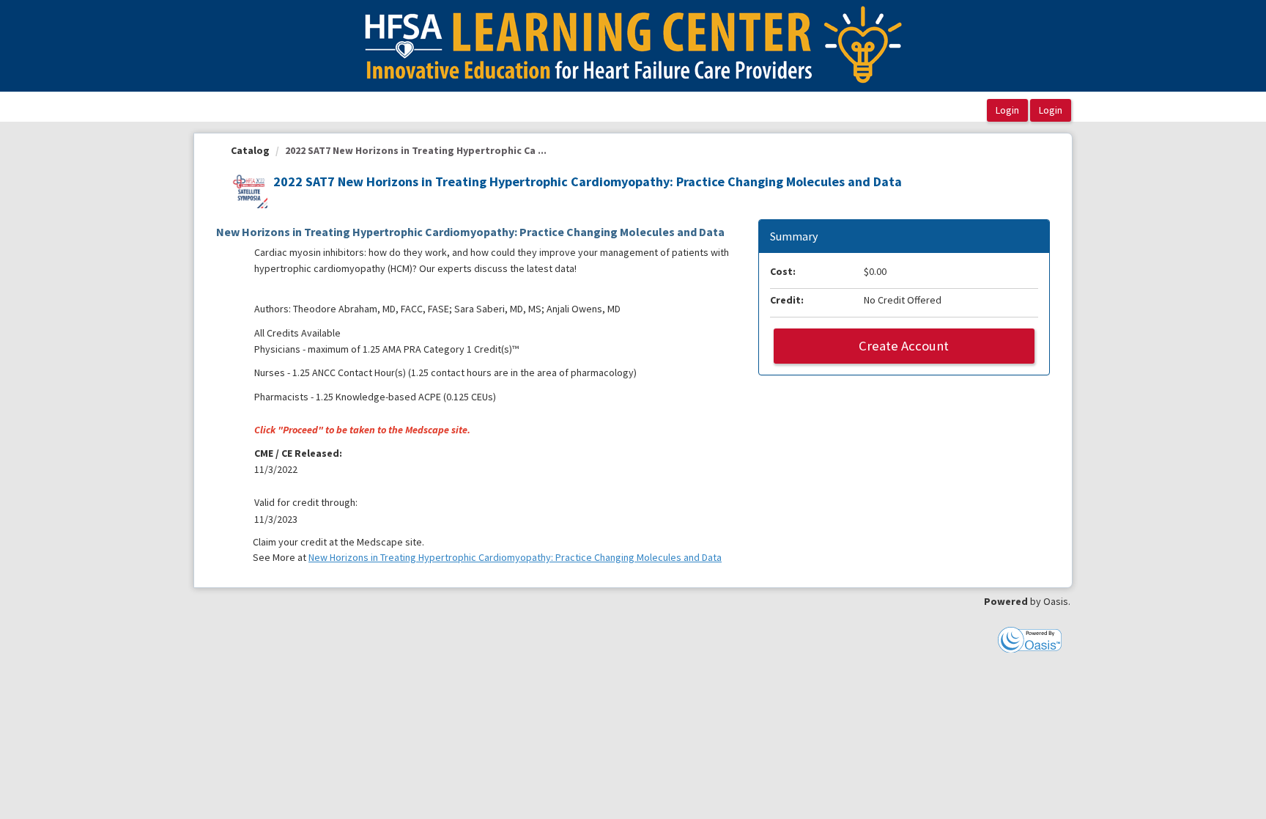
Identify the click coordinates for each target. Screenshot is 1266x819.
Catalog (250, 150)
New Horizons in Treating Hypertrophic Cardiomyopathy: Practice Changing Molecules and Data (515, 557)
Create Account (904, 345)
